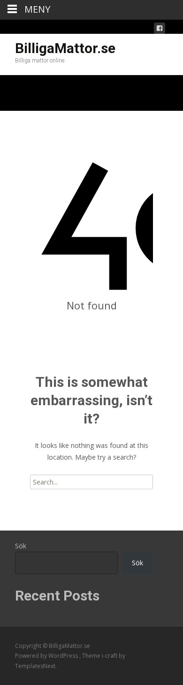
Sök (20, 545)
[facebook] (159, 29)
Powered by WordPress (47, 656)
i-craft (110, 656)
